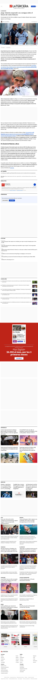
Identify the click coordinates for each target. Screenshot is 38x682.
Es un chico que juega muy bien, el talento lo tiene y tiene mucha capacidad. (19, 67)
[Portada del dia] (19, 343)
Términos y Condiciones (13, 190)
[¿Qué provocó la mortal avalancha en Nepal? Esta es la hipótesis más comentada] (9, 458)
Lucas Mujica (6, 21)
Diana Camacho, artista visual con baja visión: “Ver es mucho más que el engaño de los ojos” (28, 622)
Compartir (3, 47)
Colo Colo (14, 176)
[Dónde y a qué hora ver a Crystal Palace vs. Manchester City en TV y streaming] (6, 494)
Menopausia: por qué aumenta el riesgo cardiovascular (27, 626)
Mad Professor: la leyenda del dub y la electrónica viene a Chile (27, 599)
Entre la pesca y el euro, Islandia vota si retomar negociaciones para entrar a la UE (8, 622)
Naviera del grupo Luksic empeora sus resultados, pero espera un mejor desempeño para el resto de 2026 (18, 242)
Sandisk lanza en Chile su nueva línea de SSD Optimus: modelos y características (9, 595)
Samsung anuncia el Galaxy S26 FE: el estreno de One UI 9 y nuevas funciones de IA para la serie (28, 449)
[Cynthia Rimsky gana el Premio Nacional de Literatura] (28, 588)
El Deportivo (3, 10)
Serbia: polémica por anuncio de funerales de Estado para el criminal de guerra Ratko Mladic (18, 256)
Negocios (21, 517)
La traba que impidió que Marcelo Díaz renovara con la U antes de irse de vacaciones (18, 173)
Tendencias (3, 547)
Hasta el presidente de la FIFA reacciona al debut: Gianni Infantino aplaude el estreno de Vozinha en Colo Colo (16, 298)
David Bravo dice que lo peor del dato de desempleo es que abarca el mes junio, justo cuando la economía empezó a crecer (28, 537)
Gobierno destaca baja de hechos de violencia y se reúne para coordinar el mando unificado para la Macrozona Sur (19, 250)
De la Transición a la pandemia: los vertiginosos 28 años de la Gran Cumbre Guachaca (28, 595)
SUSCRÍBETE (19, 358)
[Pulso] (15, 645)
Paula (21, 604)
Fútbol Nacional (10, 176)
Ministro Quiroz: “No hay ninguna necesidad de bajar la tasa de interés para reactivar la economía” (28, 542)
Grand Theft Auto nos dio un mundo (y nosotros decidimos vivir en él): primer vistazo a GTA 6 (28, 431)
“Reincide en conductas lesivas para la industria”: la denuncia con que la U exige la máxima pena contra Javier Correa (15, 286)
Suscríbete (12, 200)
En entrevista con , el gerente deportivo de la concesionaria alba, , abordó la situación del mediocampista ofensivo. (17, 134)
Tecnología (3, 577)
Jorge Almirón (18, 176)
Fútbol (6, 176)
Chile (2, 517)
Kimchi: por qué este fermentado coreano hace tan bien (27, 607)
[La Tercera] (5, 645)
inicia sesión (5, 200)
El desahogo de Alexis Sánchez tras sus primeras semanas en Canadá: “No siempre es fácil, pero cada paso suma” (17, 294)
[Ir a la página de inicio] (19, 6)
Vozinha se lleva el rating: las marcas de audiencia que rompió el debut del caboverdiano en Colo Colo (16, 281)
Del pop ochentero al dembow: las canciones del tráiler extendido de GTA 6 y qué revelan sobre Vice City (9, 550)
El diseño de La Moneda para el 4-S (7, 259)
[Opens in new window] (25, 645)
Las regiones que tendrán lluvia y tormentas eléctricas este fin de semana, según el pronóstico (9, 567)
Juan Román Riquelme (25, 176)
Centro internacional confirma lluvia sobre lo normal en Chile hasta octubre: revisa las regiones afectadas (9, 432)
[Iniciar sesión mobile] (36, 6)
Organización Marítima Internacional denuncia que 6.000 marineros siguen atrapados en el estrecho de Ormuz (9, 627)
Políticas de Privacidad (20, 190)
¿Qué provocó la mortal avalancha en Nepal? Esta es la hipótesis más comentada (9, 449)
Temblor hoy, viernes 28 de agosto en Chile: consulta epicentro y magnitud (18, 486)
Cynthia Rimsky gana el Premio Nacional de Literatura (27, 580)
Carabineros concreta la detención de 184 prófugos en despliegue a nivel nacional (16, 253)
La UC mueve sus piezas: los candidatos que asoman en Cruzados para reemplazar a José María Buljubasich (16, 303)
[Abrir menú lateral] (2, 6)
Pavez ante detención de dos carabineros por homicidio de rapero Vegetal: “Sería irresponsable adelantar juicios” (18, 246)
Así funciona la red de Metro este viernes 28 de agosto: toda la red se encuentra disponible (31, 487)
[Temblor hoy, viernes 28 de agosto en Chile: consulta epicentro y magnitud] (19, 494)
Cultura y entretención (24, 577)
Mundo (2, 604)
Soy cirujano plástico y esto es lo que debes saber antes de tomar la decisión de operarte (9, 573)
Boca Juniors (31, 176)
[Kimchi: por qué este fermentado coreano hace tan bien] (28, 615)
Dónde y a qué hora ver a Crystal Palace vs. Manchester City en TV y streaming (6, 486)
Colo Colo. (12, 167)
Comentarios (8, 47)
